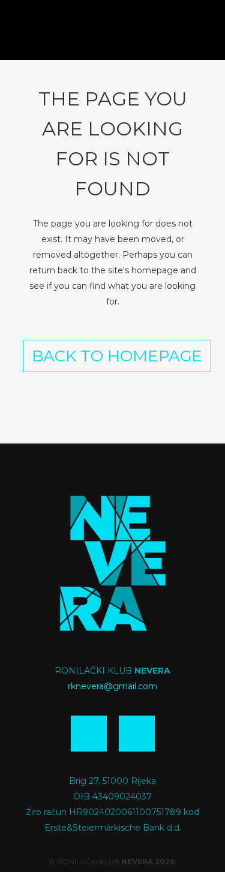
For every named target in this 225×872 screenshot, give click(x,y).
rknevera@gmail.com (112, 686)
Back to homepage (117, 356)
